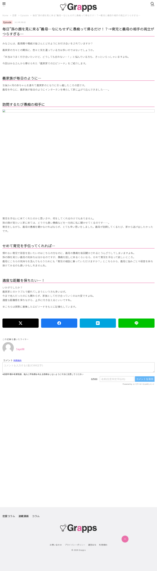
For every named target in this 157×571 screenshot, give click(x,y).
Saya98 (20, 349)
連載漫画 (24, 516)
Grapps (82, 549)
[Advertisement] (78, 427)
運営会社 (92, 544)
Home (5, 15)
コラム (36, 516)
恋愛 (14, 15)
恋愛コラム (8, 516)
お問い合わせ (56, 544)
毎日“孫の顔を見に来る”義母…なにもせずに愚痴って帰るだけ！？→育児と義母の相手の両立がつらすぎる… (86, 15)
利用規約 (103, 544)
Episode (25, 15)
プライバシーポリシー (75, 544)
